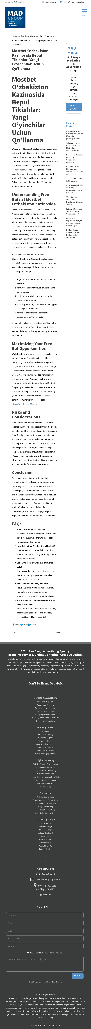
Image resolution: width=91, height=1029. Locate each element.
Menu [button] (84, 15)
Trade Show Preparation (46, 701)
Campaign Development (45, 714)
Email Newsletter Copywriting (45, 800)
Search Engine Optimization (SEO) (46, 777)
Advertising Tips (26, 36)
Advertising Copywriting (45, 813)
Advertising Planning (45, 705)
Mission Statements (45, 750)
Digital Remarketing (45, 774)
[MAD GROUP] (15, 17)
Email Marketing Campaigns (45, 780)
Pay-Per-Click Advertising (45, 770)
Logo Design (46, 823)
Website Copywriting (45, 797)
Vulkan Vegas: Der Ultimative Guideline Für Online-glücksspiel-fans (74, 135)
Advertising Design (45, 819)
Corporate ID (45, 842)
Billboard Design (45, 830)
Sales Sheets (45, 836)
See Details (74, 107)
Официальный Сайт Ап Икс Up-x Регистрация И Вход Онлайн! (74, 189)
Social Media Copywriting (45, 803)
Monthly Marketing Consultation (45, 717)
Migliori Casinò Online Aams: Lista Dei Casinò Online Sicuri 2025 (73, 234)
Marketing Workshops (45, 711)
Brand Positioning (45, 734)
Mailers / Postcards (45, 833)
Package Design (45, 849)
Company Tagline (45, 737)
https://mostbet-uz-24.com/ (24, 404)
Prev (15, 632)
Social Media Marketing (45, 767)
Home (14, 36)
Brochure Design (45, 826)
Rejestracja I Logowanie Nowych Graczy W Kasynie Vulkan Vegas (74, 222)
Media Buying (45, 786)
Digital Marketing (45, 760)
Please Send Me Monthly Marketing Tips (45, 953)
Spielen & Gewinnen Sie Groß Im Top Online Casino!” (74, 211)
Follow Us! (46, 894)
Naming (45, 731)
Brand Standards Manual (45, 744)
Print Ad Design (45, 839)
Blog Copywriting (45, 806)
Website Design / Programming (45, 764)
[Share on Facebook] (15, 625)
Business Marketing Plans (45, 708)
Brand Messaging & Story (45, 754)
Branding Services (45, 727)
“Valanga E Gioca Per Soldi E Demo (74, 179)
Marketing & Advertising (45, 697)
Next (58, 632)
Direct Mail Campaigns (45, 721)
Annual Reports (45, 846)
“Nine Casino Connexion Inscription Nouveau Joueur (74, 201)
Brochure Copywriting (45, 810)
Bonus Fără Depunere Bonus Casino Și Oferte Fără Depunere (74, 158)
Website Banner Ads (45, 783)
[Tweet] (23, 625)
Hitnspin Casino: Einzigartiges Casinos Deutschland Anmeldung (74, 170)
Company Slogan (45, 741)
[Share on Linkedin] (32, 625)
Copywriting (45, 793)
